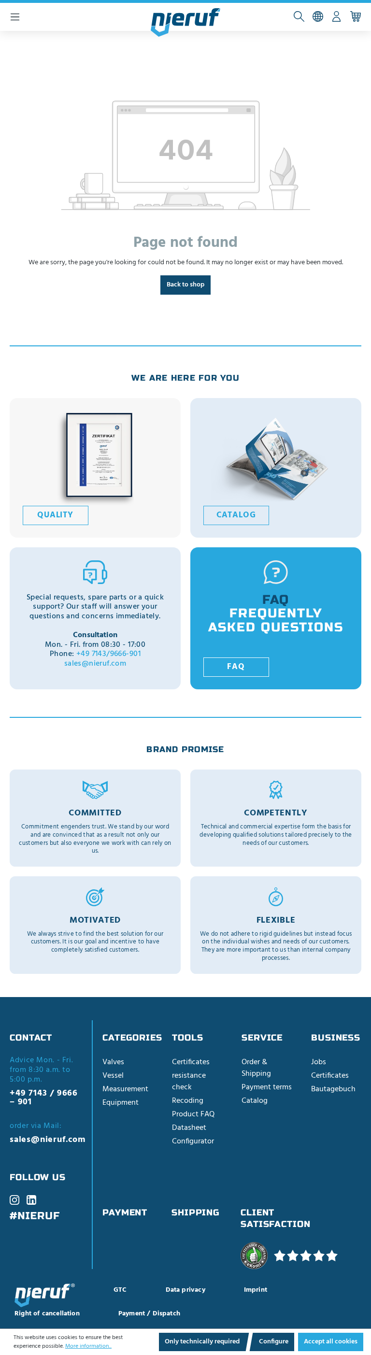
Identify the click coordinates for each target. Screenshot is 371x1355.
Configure (273, 1341)
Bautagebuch (333, 1089)
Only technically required (202, 1341)
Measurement (125, 1089)
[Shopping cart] (355, 17)
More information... (88, 1346)
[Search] (298, 17)
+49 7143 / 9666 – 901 (44, 1098)
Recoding (187, 1101)
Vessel (113, 1076)
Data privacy (185, 1290)
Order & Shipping (256, 1068)
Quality (55, 515)
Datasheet (189, 1128)
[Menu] (15, 17)
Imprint (255, 1290)
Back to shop (185, 284)
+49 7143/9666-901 (108, 654)
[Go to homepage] (185, 22)
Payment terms (267, 1087)
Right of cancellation (47, 1313)
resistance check (189, 1082)
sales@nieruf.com (95, 663)
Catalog (236, 515)
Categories (132, 1037)
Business (335, 1037)
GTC (120, 1290)
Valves (113, 1062)
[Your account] (336, 17)
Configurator (193, 1141)
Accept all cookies (330, 1341)
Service (262, 1037)
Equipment (120, 1103)
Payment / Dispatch (149, 1313)
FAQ (235, 667)
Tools (187, 1037)
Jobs (318, 1062)
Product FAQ (193, 1114)
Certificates (191, 1062)
